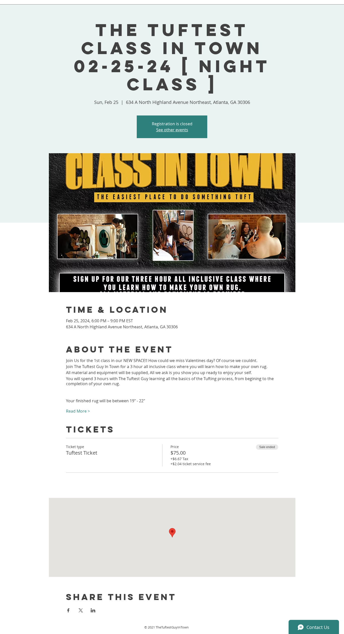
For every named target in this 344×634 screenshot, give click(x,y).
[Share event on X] (80, 610)
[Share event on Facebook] (68, 610)
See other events (172, 130)
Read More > (78, 411)
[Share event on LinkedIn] (93, 610)
